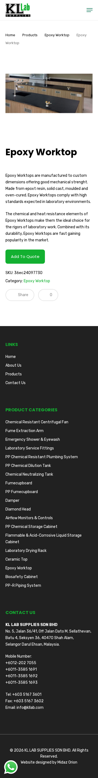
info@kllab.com (30, 707)
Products (30, 35)
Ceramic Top (16, 559)
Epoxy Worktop (57, 35)
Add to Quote (25, 256)
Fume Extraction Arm (24, 430)
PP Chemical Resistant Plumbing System (41, 457)
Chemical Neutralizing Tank (29, 474)
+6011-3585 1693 (21, 682)
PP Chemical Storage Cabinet (31, 526)
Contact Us (15, 383)
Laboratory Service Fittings (29, 448)
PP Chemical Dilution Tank (28, 465)
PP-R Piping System (23, 585)
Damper (12, 500)
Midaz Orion (67, 762)
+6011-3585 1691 (21, 669)
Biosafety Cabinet (21, 577)
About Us (13, 365)
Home (10, 35)
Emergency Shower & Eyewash (32, 439)
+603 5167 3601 (26, 694)
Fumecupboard (18, 483)
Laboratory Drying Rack (26, 550)
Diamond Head (18, 509)
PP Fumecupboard (21, 492)
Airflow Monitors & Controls (29, 518)
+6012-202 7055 (20, 663)
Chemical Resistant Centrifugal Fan (36, 422)
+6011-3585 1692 (21, 676)
